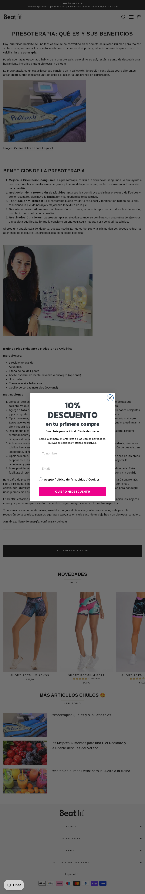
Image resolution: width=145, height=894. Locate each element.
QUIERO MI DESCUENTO (72, 491)
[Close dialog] (110, 398)
